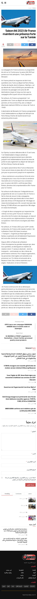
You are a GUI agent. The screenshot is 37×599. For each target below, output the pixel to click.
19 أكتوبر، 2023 (31, 403)
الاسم (33, 454)
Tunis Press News (27, 595)
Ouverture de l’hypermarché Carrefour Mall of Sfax (20, 388)
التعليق (33, 431)
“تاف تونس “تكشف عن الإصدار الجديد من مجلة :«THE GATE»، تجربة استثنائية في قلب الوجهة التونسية (14, 540)
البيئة (34, 572)
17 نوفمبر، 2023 (31, 370)
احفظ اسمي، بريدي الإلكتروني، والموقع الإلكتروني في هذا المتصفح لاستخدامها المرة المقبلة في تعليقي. (20, 478)
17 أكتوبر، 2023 (31, 413)
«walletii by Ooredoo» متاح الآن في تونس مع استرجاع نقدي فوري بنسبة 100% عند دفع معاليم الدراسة (15, 531)
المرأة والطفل (32, 578)
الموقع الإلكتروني (31, 470)
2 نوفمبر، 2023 (31, 382)
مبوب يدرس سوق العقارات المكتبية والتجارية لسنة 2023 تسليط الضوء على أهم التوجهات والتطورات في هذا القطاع (18, 356)
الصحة (34, 575)
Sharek (32, 586)
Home (34, 8)
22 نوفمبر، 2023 (31, 361)
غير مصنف (9, 570)
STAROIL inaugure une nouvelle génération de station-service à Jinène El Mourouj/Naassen (20, 366)
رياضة (22, 575)
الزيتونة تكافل (19, 586)
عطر (8, 586)
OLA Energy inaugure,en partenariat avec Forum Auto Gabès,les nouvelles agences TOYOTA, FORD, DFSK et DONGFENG (19, 399)
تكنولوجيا (21, 570)
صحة (13, 586)
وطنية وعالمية (8, 572)
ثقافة (22, 572)
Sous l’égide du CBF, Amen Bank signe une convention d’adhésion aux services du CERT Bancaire (20, 377)
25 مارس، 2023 (31, 41)
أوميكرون (26, 586)
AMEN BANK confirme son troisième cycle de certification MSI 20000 (20, 409)
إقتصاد (29, 8)
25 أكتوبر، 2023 (31, 391)
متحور (4, 586)
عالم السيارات (20, 578)
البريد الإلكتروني (31, 462)
